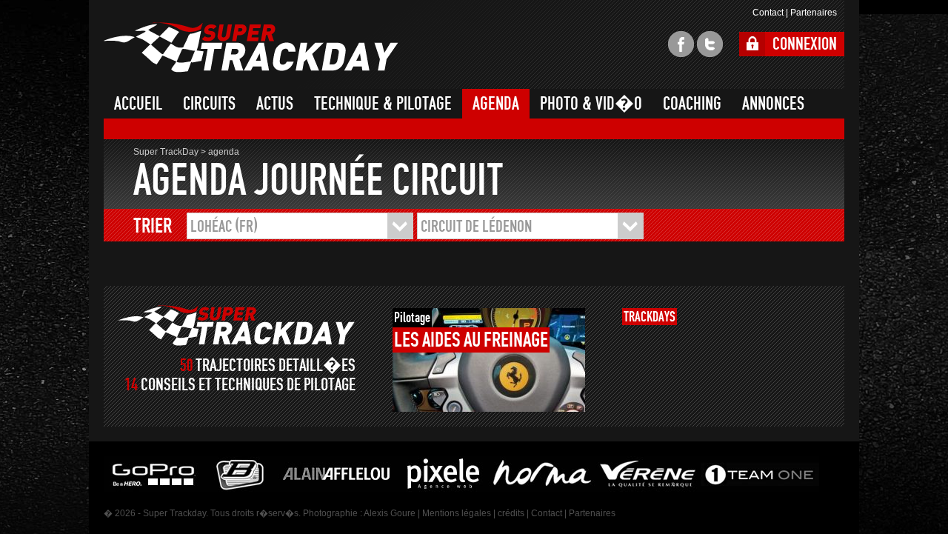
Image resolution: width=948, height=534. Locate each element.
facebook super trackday (681, 44)
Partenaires (813, 12)
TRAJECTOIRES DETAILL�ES (276, 365)
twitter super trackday (710, 44)
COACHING (692, 103)
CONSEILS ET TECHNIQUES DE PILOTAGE (248, 385)
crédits (511, 513)
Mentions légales (456, 513)
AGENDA (496, 103)
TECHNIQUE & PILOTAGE (383, 103)
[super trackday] (236, 325)
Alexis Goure (389, 513)
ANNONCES (773, 103)
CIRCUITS (209, 103)
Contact (768, 12)
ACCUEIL (138, 103)
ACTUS (274, 103)
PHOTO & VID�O (591, 103)
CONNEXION (804, 44)
